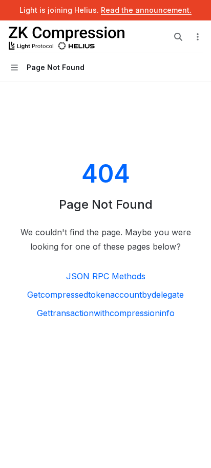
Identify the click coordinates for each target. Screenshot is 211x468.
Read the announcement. (146, 10)
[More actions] (198, 37)
